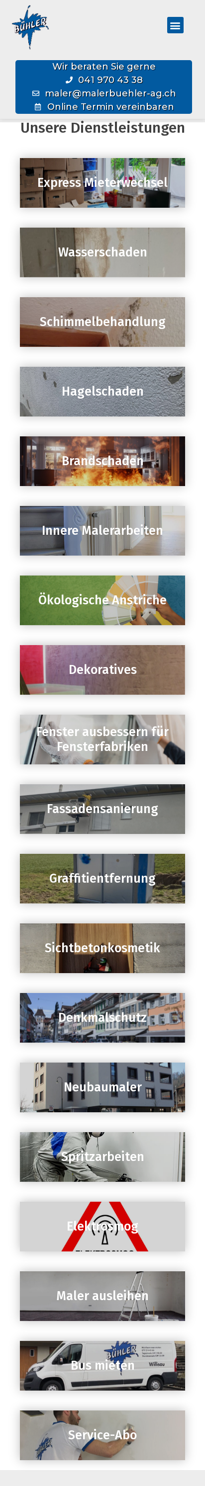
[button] (175, 25)
